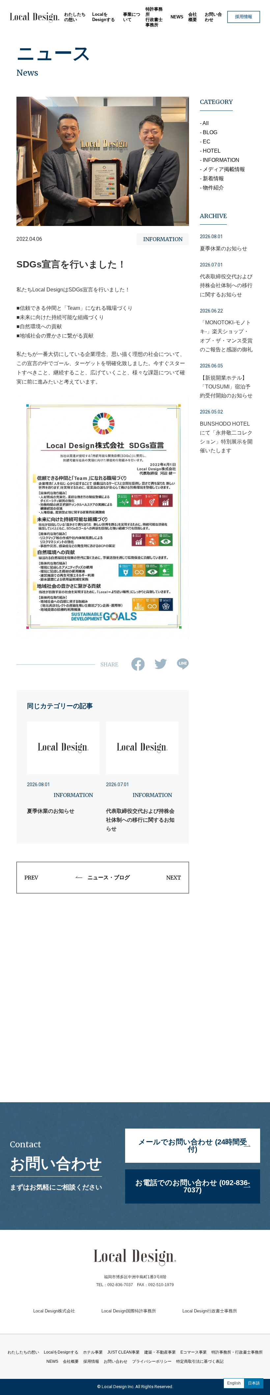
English (234, 1383)
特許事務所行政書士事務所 (154, 17)
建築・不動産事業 (134, 51)
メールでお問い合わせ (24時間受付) (192, 1145)
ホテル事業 (127, 35)
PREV (31, 877)
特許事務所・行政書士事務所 (237, 1352)
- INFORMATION (219, 160)
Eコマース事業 (131, 59)
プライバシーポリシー (152, 1361)
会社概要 (192, 17)
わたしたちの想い (75, 17)
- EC (205, 141)
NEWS (177, 16)
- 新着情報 (212, 178)
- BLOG (208, 132)
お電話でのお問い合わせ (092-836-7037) (192, 1186)
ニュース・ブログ (109, 877)
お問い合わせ (115, 1361)
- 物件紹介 (212, 187)
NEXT (173, 877)
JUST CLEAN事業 (134, 43)
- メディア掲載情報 (222, 169)
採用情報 (243, 16)
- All (204, 123)
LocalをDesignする (103, 17)
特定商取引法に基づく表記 (200, 1361)
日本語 (254, 1383)
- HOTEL (210, 151)
